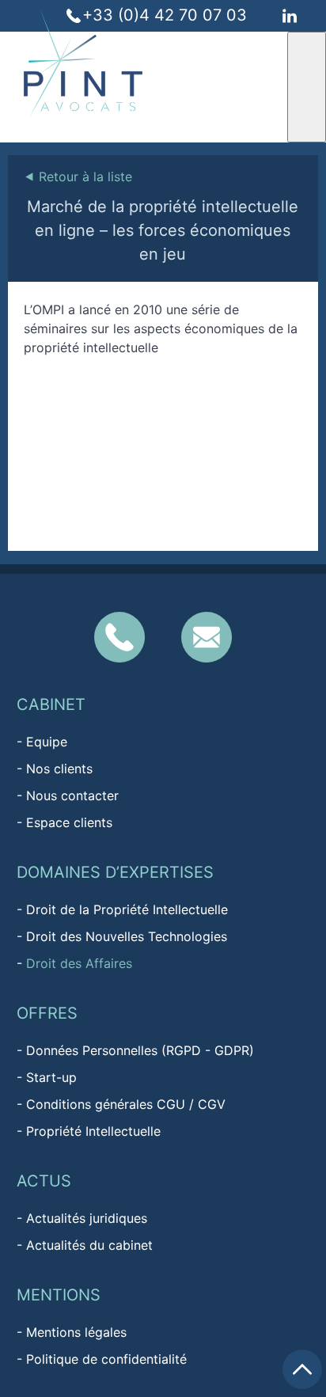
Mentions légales (76, 1332)
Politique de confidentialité (106, 1359)
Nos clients (59, 768)
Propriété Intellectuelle (93, 1131)
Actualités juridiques (86, 1218)
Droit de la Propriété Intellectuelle (127, 909)
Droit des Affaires (79, 963)
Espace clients (69, 822)
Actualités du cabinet (89, 1245)
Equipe (46, 742)
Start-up (51, 1077)
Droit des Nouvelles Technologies (126, 936)
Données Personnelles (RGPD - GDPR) (140, 1050)
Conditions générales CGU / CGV (126, 1104)
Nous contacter (72, 795)
